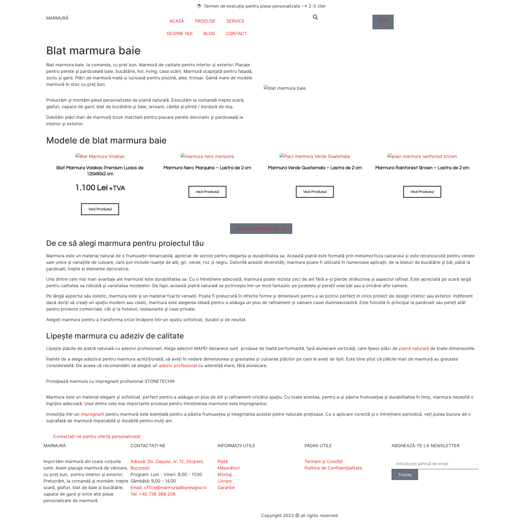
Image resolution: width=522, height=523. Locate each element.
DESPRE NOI (179, 33)
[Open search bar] (315, 17)
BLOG (209, 33)
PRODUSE (205, 21)
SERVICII (235, 21)
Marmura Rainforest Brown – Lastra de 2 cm (422, 167)
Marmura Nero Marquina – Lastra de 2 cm (207, 167)
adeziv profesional (178, 365)
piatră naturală (414, 348)
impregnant (92, 414)
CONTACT (236, 33)
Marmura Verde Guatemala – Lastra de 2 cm (315, 167)
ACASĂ (176, 21)
